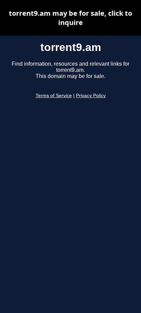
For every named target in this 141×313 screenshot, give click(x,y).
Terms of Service (54, 95)
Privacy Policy (91, 95)
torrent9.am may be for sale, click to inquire (70, 18)
